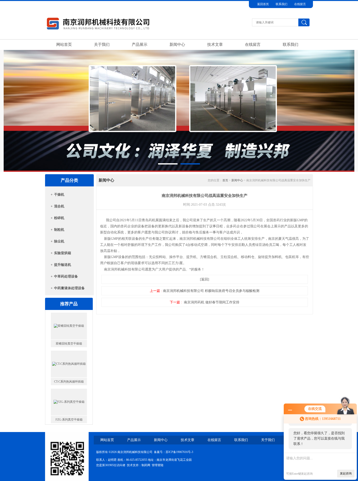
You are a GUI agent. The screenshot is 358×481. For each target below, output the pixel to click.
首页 (225, 180)
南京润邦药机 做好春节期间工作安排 (211, 302)
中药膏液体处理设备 (69, 288)
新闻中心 (177, 44)
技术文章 (215, 44)
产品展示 (139, 44)
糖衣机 (69, 419)
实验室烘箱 (62, 253)
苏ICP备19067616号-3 (179, 452)
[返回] (204, 279)
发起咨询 (346, 473)
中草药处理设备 (66, 276)
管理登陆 (157, 465)
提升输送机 (62, 265)
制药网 (145, 465)
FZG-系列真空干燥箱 (69, 381)
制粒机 (59, 229)
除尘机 (59, 241)
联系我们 (281, 4)
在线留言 (300, 4)
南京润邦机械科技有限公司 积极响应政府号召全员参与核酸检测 (211, 291)
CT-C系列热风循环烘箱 (69, 343)
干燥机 (59, 194)
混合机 (59, 206)
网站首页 (64, 44)
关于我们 (102, 44)
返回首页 (263, 4)
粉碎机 (59, 218)
